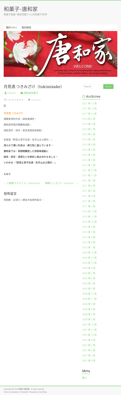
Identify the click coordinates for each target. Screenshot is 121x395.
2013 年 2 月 (88, 149)
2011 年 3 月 (88, 201)
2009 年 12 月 (89, 252)
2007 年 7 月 (88, 345)
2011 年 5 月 (88, 191)
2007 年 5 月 (88, 355)
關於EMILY (11, 27)
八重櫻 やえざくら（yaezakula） (22, 183)
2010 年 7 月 (88, 232)
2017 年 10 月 (89, 113)
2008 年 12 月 (89, 293)
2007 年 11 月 (89, 329)
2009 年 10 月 (89, 263)
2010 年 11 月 (89, 216)
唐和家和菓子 (31, 93)
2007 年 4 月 (88, 360)
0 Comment (36, 100)
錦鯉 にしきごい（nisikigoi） (61, 183)
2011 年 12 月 (89, 170)
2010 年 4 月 (88, 237)
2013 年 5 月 (88, 139)
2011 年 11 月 (89, 175)
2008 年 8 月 (88, 309)
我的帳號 (26, 27)
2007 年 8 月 (88, 340)
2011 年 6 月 (88, 185)
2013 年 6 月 (88, 134)
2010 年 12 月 (89, 211)
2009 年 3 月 (88, 288)
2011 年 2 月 (88, 206)
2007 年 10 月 (89, 335)
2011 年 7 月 (88, 180)
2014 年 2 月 (88, 124)
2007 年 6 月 (88, 350)
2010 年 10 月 (89, 221)
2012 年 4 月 (88, 155)
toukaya (11, 93)
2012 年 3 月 (88, 160)
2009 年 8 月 (88, 268)
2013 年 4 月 (88, 144)
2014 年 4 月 (88, 119)
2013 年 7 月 (88, 129)
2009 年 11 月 (89, 257)
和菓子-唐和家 (21, 8)
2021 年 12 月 (89, 103)
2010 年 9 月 (88, 227)
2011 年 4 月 (88, 196)
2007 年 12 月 (89, 324)
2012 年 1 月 (88, 165)
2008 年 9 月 (88, 304)
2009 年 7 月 (88, 273)
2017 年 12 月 (89, 108)
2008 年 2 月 (88, 319)
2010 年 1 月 (88, 247)
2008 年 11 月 (89, 299)
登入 (20, 200)
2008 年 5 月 (88, 314)
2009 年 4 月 (88, 283)
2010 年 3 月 (88, 242)
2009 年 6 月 (88, 278)
